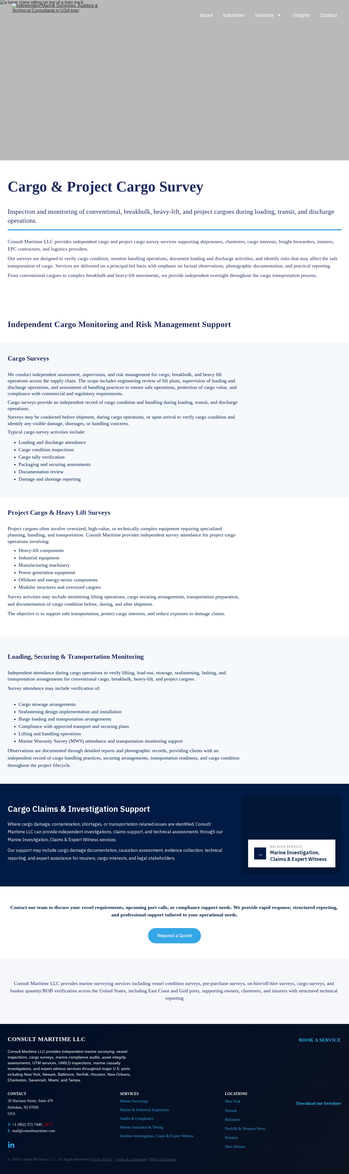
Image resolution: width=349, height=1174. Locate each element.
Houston (231, 1138)
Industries (233, 15)
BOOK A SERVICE (320, 1040)
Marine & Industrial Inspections (144, 1110)
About (206, 15)
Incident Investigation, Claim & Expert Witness (156, 1136)
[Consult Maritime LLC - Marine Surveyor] (327, 1084)
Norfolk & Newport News (245, 1129)
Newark (231, 1111)
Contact (328, 15)
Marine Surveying (134, 1101)
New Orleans (235, 1147)
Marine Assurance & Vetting (141, 1127)
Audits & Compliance (137, 1119)
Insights (301, 15)
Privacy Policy (101, 1159)
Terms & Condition (130, 1159)
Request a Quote (174, 935)
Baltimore (232, 1120)
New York (232, 1101)
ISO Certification (163, 1159)
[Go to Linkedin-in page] (11, 1145)
